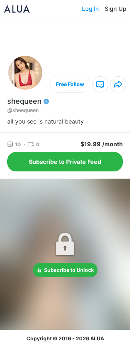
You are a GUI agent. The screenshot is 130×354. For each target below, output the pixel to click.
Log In (90, 8)
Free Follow (70, 84)
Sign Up (115, 8)
